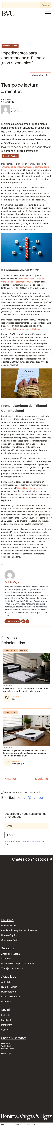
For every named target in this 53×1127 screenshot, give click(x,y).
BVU (14, 699)
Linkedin (5, 1015)
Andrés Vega (16, 111)
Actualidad (6, 982)
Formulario (5, 1125)
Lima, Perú (5, 1043)
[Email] (23, 621)
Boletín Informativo (10, 996)
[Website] (27, 621)
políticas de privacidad (34, 842)
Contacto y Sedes (10, 940)
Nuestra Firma (8, 925)
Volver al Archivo (40, 75)
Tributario (23, 650)
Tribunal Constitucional (27, 488)
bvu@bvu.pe (32, 797)
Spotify (4, 1029)
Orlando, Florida (7, 1049)
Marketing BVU (19, 763)
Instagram (6, 1024)
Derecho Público (10, 45)
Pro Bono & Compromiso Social (17, 963)
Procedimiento (19, 1125)
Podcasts (6, 1001)
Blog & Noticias (9, 987)
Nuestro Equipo (9, 935)
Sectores (6, 958)
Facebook (6, 1020)
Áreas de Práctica (10, 953)
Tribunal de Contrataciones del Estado (22, 329)
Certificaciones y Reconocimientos (19, 930)
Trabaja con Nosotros (12, 968)
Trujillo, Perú (6, 1046)
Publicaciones (8, 991)
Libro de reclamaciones (36, 1125)
